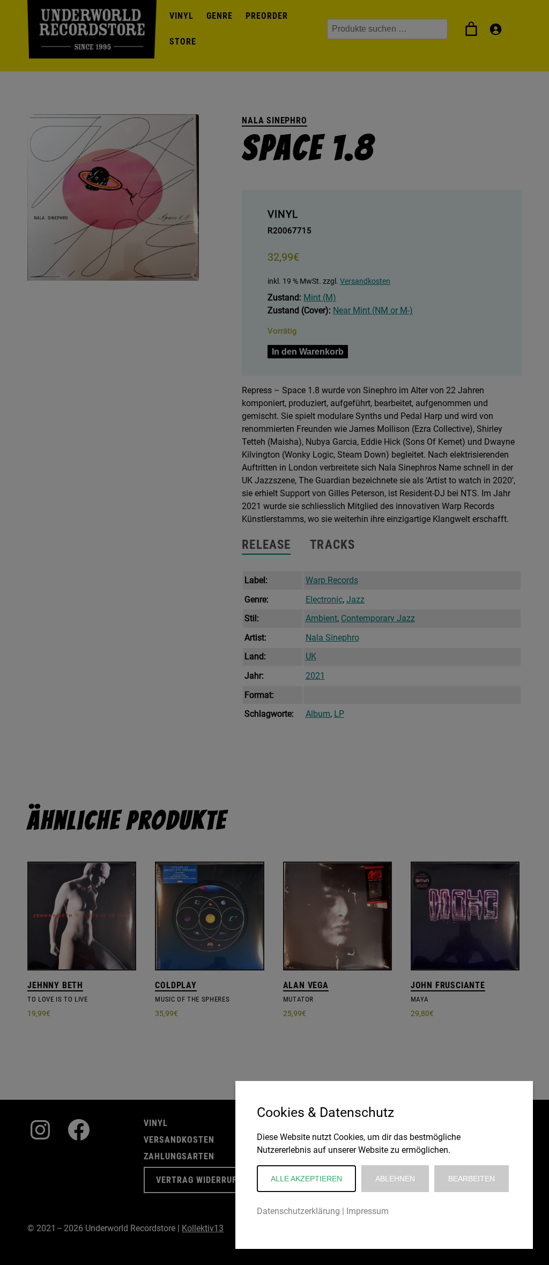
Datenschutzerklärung (298, 1211)
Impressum (367, 1211)
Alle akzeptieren (306, 1178)
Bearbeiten (471, 1178)
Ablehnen (395, 1178)
